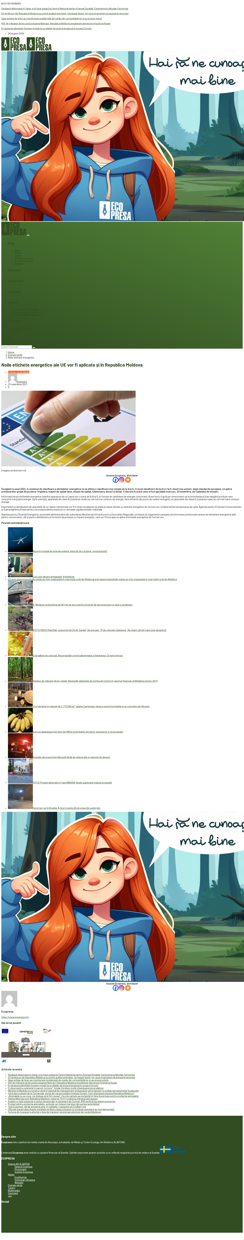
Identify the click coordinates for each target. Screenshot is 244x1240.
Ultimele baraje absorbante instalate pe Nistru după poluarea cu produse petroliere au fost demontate (61, 1109)
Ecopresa (22, 381)
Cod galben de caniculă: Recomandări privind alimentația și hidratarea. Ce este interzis (78, 655)
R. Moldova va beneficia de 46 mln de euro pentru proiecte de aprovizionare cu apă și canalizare (82, 604)
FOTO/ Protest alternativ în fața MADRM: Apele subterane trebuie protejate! (72, 782)
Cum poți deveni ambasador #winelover (54, 576)
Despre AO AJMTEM (19, 1164)
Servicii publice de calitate (27, 312)
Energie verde (15, 281)
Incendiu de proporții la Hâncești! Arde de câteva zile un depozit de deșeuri (71, 757)
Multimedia (14, 321)
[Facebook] (116, 480)
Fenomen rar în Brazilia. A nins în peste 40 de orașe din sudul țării (66, 808)
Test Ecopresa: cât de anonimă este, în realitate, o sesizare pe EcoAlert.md (47, 1106)
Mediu (11, 243)
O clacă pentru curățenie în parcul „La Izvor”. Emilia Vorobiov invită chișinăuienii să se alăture (56, 1088)
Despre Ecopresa (23, 1166)
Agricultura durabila (24, 258)
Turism (11, 1188)
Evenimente (14, 270)
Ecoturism (19, 263)
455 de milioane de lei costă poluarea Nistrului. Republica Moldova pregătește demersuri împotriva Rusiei (55, 23)
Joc (10, 337)
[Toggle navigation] (28, 235)
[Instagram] (121, 480)
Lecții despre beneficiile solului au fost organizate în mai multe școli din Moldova (135, 579)
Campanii (13, 302)
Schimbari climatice (24, 261)
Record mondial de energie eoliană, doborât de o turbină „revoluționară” (70, 551)
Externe (18, 255)
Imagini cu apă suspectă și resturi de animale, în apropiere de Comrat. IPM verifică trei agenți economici (61, 1101)
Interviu (18, 331)
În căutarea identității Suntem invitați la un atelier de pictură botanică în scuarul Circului (46, 28)
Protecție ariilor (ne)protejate (28, 315)
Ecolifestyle (14, 291)
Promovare (20, 1169)
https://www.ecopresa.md (15, 1017)
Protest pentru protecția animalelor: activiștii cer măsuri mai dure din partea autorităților (54, 1104)
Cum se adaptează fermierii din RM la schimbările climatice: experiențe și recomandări (78, 732)
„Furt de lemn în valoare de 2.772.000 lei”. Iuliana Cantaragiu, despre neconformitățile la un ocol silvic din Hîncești (91, 706)
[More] (127, 480)
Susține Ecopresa (24, 1172)
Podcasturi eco (22, 328)
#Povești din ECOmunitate (27, 309)
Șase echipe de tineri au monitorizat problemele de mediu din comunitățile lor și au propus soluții (51, 18)
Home (11, 352)
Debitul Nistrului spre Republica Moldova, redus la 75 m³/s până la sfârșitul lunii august (53, 1098)
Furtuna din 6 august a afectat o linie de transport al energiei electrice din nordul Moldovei (54, 1112)
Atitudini (18, 253)
